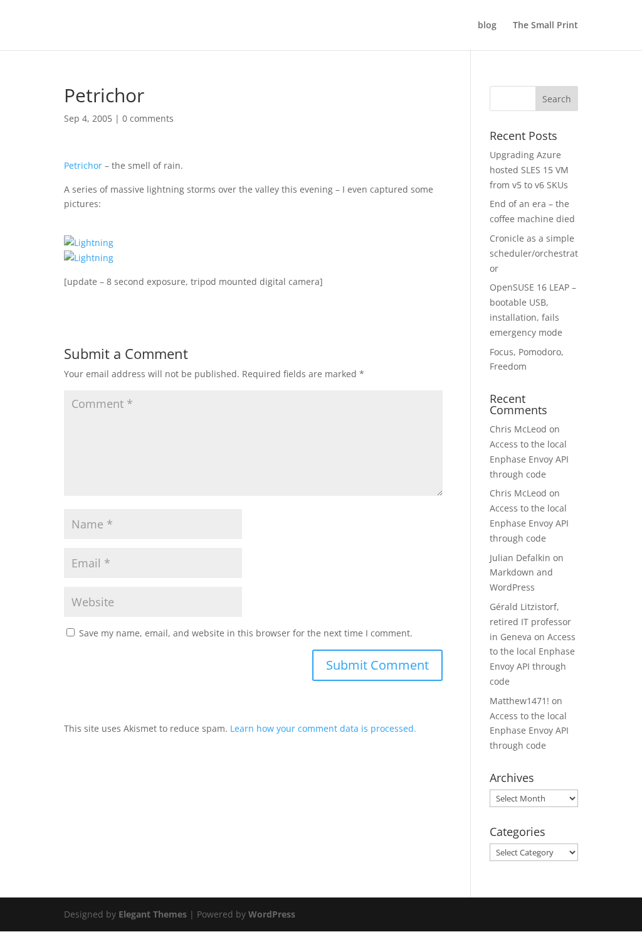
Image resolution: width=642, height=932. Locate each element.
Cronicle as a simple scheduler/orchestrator (534, 253)
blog (487, 26)
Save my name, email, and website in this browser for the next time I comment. (246, 633)
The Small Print (545, 26)
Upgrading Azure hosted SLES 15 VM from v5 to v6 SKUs (529, 170)
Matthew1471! (519, 701)
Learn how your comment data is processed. (323, 728)
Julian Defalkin (520, 558)
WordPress (271, 914)
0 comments (148, 118)
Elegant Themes (152, 914)
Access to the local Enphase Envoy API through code (529, 459)
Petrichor (83, 165)
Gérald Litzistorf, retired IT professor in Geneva (530, 622)
